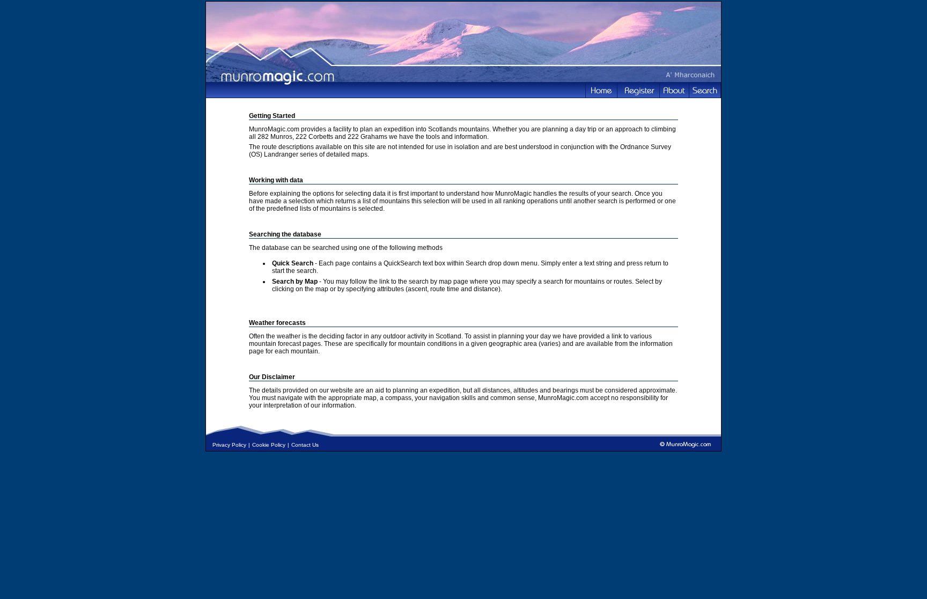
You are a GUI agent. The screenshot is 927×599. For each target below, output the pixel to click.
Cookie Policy (268, 445)
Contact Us (305, 445)
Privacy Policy (229, 445)
